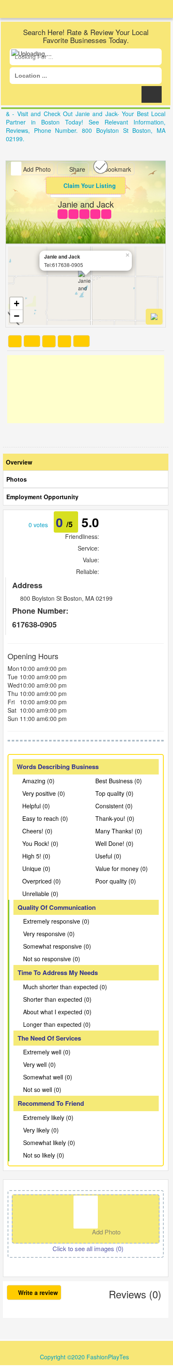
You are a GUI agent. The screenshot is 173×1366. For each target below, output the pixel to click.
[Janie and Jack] (85, 280)
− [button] (16, 316)
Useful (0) (108, 856)
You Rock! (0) (40, 843)
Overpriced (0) (41, 881)
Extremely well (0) (47, 1052)
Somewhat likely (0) (49, 1142)
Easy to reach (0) (45, 818)
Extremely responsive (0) (56, 921)
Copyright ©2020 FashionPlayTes (84, 1357)
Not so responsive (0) (51, 959)
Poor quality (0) (115, 881)
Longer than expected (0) (57, 1024)
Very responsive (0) (49, 933)
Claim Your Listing (89, 185)
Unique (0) (36, 868)
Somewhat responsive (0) (57, 946)
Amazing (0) (38, 781)
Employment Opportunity (42, 497)
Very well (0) (39, 1064)
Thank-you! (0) (114, 818)
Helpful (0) (36, 806)
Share (76, 169)
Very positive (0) (43, 793)
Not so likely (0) (43, 1155)
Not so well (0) (42, 1089)
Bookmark (116, 169)
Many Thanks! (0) (118, 831)
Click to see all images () (87, 1248)
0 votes (38, 525)
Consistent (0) (114, 806)
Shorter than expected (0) (57, 999)
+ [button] (16, 303)
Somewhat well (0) (47, 1077)
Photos (16, 479)
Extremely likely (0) (48, 1117)
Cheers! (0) (37, 831)
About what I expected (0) (57, 1012)
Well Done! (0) (114, 843)
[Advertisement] (85, 389)
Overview (19, 462)
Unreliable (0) (40, 893)
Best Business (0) (118, 781)
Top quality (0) (114, 793)
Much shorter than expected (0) (65, 987)
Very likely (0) (41, 1130)
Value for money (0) (121, 868)
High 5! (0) (36, 856)
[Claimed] (100, 165)
